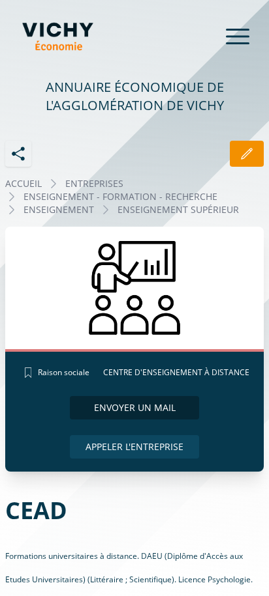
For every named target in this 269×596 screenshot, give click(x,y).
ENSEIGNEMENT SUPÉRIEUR (178, 209)
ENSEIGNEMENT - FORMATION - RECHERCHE (120, 196)
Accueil (23, 183)
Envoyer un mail (135, 407)
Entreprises (94, 183)
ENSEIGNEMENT (59, 209)
